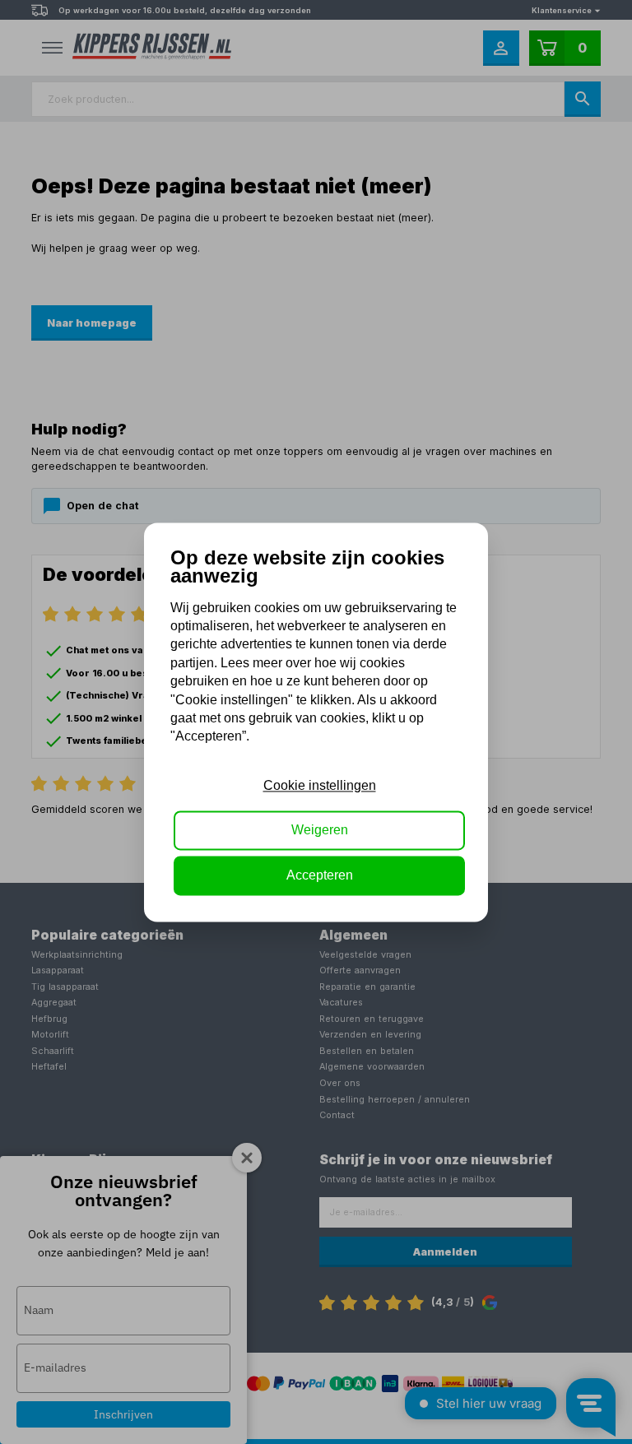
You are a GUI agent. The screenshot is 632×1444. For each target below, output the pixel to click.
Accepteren (319, 875)
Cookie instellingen (319, 785)
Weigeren (319, 831)
